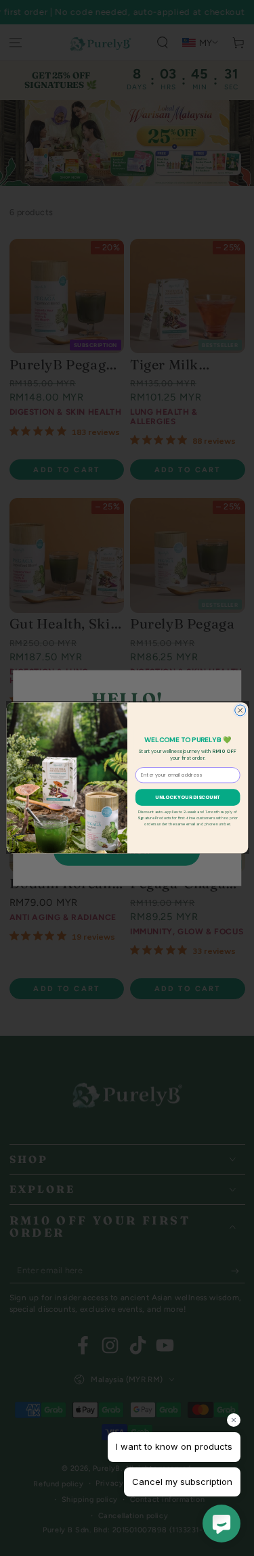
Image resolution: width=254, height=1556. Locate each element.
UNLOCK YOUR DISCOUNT (187, 797)
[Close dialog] (239, 710)
